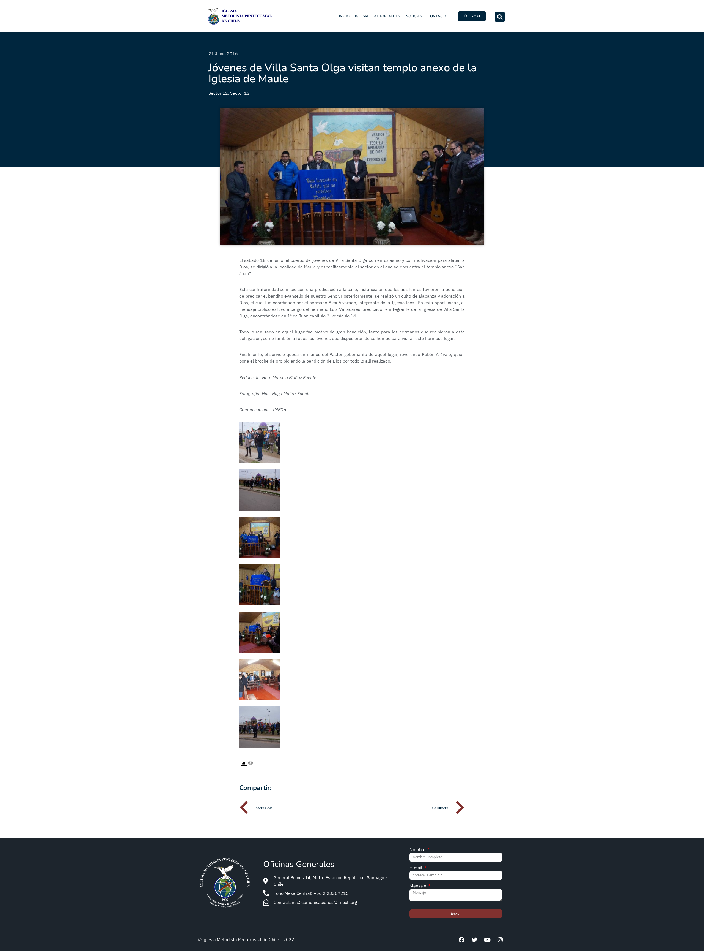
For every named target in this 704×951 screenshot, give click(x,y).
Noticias (414, 16)
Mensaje (418, 886)
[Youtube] (487, 939)
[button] (500, 17)
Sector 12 (218, 93)
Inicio (344, 16)
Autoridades (387, 16)
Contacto (437, 16)
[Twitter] (474, 939)
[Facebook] (461, 939)
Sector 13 (240, 93)
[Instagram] (500, 939)
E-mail (416, 868)
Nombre (418, 850)
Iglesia (362, 16)
